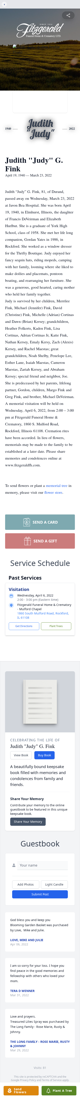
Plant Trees (56, 626)
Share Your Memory (28, 822)
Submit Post (40, 894)
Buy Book (44, 755)
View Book (21, 755)
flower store (53, 492)
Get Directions (23, 626)
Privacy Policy (28, 1080)
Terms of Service (52, 1080)
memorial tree (56, 485)
